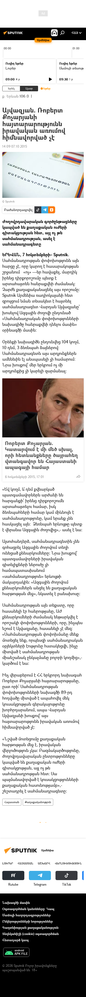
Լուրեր (11, 68)
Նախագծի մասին (16, 902)
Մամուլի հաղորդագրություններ (26, 915)
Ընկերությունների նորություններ (27, 921)
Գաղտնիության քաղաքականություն (30, 927)
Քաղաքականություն (38, 802)
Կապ (50, 909)
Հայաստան (11, 802)
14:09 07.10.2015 (14, 146)
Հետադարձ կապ (15, 940)
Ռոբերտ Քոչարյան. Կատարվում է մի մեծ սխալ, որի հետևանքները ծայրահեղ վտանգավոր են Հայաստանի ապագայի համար (41, 455)
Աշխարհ (44, 863)
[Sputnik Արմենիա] (13, 34)
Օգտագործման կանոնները (23, 909)
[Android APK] (16, 953)
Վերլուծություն (68, 863)
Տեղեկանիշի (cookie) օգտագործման (30, 934)
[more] (78, 476)
